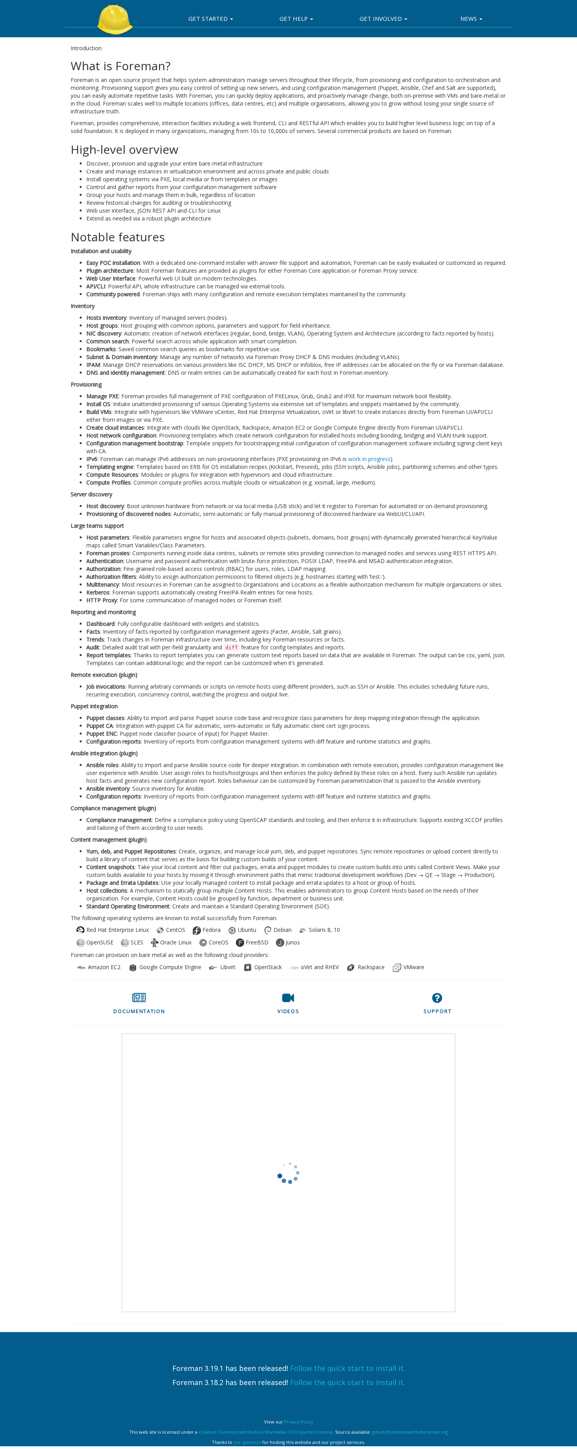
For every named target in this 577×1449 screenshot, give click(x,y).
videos (288, 1011)
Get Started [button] (208, 18)
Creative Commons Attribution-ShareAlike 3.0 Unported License (266, 1432)
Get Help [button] (294, 18)
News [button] (469, 18)
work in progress (369, 459)
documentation (139, 1011)
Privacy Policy (298, 1422)
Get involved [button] (382, 18)
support (437, 1011)
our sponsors (247, 1442)
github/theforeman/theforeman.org (410, 1432)
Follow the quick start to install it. (347, 1368)
